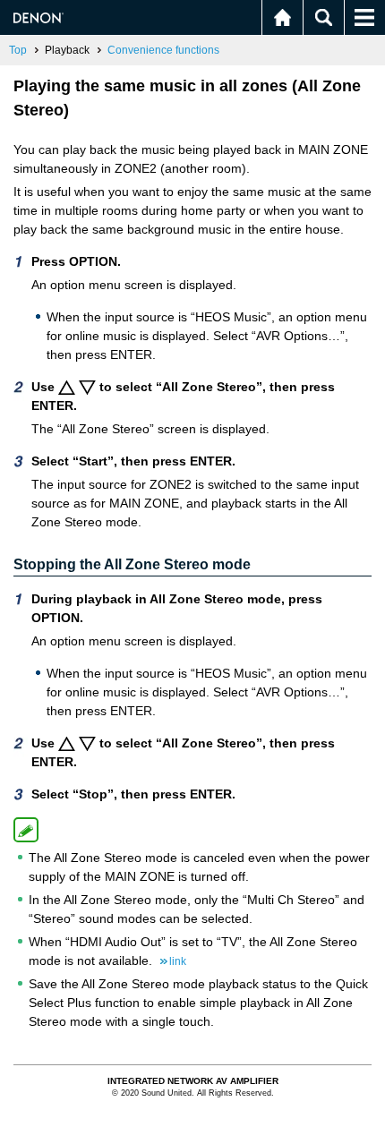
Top (18, 50)
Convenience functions (163, 50)
